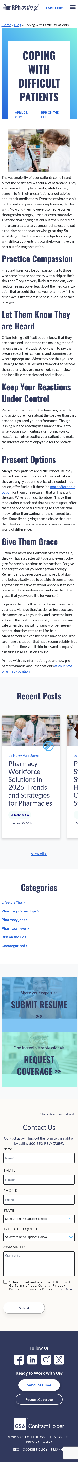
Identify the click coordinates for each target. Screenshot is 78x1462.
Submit (24, 1308)
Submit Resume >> (39, 1006)
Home (6, 25)
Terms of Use (59, 1437)
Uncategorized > (15, 945)
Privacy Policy (39, 1441)
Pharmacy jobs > (15, 919)
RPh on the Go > (14, 937)
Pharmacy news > (15, 928)
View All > (39, 854)
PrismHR (58, 1449)
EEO (16, 1449)
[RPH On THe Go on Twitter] (59, 1363)
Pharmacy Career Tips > (20, 911)
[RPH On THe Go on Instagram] (46, 1363)
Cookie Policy (35, 1449)
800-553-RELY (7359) (46, 1143)
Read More (66, 1289)
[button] (73, 7)
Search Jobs (54, 8)
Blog (17, 25)
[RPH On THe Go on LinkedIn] (32, 1363)
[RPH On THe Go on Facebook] (19, 1363)
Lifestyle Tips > (13, 902)
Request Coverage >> (39, 1061)
